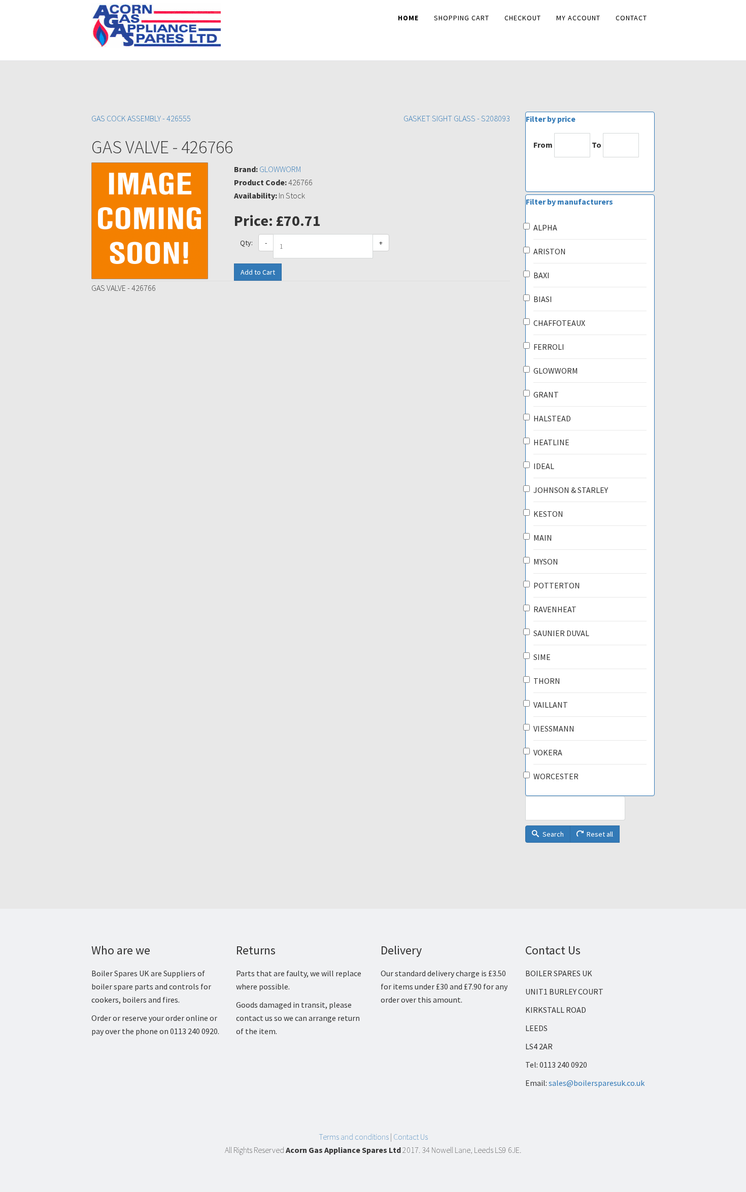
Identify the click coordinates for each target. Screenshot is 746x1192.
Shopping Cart (461, 17)
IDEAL (543, 466)
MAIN (542, 538)
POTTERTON (556, 585)
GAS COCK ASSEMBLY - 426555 (141, 118)
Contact (631, 17)
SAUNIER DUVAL (561, 633)
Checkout (522, 17)
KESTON (548, 514)
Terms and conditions (354, 1137)
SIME (542, 657)
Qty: (246, 242)
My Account (578, 17)
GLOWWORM (280, 169)
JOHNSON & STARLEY (570, 490)
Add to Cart (258, 272)
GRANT (546, 394)
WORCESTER (556, 776)
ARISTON (549, 251)
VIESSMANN (553, 728)
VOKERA (547, 752)
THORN (546, 681)
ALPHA (545, 227)
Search (552, 834)
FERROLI (548, 347)
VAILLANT (550, 705)
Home (408, 17)
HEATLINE (551, 442)
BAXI (541, 275)
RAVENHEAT (555, 609)
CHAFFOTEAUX (559, 323)
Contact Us (410, 1137)
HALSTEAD (552, 418)
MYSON (545, 561)
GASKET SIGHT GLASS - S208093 (456, 118)
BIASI (542, 299)
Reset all (599, 834)
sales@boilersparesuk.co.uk (597, 1083)
